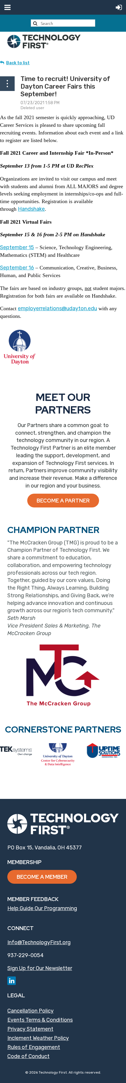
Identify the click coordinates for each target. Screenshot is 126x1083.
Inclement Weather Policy (38, 1038)
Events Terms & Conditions (40, 1020)
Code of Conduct (28, 1056)
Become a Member (42, 876)
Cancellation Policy (30, 1011)
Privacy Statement (30, 1029)
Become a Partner (63, 500)
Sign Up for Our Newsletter (39, 968)
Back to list (18, 62)
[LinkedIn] (11, 980)
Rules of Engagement (33, 1047)
